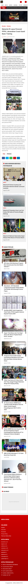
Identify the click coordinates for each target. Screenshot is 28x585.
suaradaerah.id (4, 556)
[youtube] (10, 522)
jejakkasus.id (4, 554)
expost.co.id (4, 544)
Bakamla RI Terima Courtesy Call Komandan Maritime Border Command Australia (13, 186)
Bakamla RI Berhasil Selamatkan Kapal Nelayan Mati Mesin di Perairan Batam (13, 236)
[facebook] (3, 158)
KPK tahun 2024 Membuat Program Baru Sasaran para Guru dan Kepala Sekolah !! (13, 264)
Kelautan (9, 26)
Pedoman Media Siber (6, 536)
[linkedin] (18, 158)
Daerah (10, 5)
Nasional (16, 5)
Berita (6, 5)
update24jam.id (4, 558)
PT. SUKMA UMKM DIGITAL (7, 573)
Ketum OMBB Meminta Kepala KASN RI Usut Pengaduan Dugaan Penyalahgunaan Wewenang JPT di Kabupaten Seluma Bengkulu (14, 431)
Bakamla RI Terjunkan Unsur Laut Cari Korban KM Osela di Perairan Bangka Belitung (13, 212)
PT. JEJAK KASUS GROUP (7, 566)
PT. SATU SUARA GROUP (6, 570)
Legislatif (25, 5)
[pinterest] (14, 158)
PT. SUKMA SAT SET (6, 575)
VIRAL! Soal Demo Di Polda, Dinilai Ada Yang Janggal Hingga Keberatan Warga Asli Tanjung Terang (14, 381)
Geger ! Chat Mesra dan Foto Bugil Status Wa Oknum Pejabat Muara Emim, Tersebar (13, 334)
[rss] (14, 522)
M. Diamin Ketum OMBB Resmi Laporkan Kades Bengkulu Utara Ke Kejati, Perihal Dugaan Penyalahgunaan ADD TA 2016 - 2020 (13, 406)
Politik (20, 5)
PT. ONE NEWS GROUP (6, 568)
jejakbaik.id (3, 552)
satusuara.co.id (4, 550)
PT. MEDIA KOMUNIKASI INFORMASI (9, 564)
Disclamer (3, 531)
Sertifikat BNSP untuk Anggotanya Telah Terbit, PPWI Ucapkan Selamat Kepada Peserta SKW (14, 312)
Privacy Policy (4, 533)
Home (2, 5)
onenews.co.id (4, 548)
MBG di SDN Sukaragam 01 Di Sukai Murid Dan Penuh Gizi (14, 454)
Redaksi (3, 527)
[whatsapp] (10, 158)
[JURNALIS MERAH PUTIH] (2, 3)
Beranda (4, 26)
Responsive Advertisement (14, 501)
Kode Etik (3, 529)
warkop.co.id (4, 546)
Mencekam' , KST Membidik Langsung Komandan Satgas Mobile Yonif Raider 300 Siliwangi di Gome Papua (14, 288)
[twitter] (7, 158)
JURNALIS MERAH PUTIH (18, 582)
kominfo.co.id (4, 541)
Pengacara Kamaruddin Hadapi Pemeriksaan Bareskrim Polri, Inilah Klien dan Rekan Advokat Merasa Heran (14, 358)
